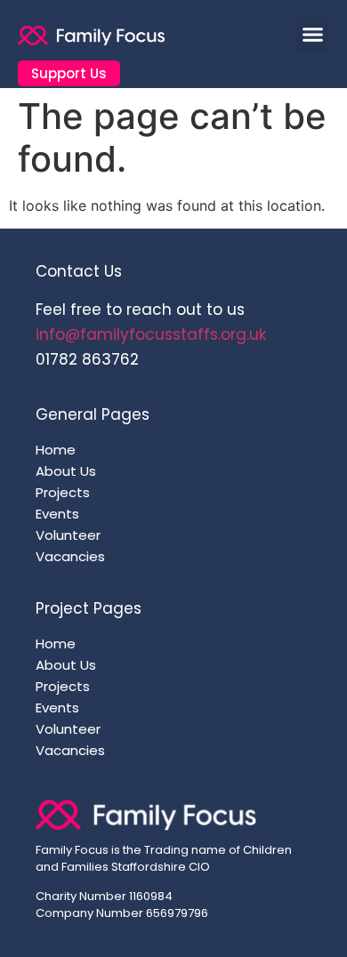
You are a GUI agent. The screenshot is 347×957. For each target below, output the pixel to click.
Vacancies (70, 557)
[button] (313, 35)
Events (57, 514)
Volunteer (68, 535)
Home (56, 450)
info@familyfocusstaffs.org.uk (151, 334)
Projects (63, 493)
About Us (66, 471)
